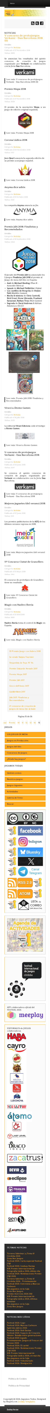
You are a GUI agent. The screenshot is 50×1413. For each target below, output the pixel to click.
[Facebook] (25, 831)
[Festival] (25, 979)
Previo (12, 723)
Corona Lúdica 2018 (15, 140)
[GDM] (17, 1068)
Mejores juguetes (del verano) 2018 (24, 503)
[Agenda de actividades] (25, 935)
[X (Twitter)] (25, 861)
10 (18, 723)
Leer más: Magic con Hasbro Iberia (23, 640)
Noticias (17, 47)
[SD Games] (17, 1199)
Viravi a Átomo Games (17, 407)
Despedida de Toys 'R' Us (21, 663)
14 (35, 723)
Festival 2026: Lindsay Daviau (21, 1266)
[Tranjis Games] (17, 1189)
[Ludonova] (17, 1097)
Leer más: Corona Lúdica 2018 (20, 180)
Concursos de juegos (17, 753)
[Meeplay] (25, 1015)
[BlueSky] (25, 852)
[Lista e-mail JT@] (25, 904)
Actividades (12, 792)
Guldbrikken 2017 (17, 692)
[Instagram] (25, 842)
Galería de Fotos (15, 798)
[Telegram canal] (25, 871)
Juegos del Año (14, 747)
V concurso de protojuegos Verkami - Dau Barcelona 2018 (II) (23, 38)
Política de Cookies (17, 1379)
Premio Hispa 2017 (18, 674)
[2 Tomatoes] (17, 1058)
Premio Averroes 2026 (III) (19, 1294)
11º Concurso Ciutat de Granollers (23, 561)
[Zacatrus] (25, 1158)
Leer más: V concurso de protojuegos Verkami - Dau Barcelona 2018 (24, 495)
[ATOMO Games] (19, 1116)
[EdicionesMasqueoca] (17, 1078)
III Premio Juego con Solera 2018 (25, 651)
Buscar (10, 804)
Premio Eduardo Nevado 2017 (23, 669)
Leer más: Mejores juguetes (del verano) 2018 (25, 553)
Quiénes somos (14, 773)
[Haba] (17, 1037)
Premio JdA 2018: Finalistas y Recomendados (21, 228)
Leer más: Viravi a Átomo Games (21, 445)
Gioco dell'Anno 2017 (19, 686)
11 (22, 723)
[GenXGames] (17, 1219)
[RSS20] (25, 882)
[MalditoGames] (17, 1230)
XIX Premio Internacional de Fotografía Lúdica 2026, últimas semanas (22, 1299)
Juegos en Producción (17, 741)
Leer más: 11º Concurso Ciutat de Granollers (21, 596)
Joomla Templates (26, 1402)
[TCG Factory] (17, 1107)
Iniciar (3, 723)
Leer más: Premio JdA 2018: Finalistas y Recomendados (24, 399)
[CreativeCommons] (25, 818)
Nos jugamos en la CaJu (18, 1289)
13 (30, 723)
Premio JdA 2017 (17, 680)
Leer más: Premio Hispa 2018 (20, 133)
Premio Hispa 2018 (15, 89)
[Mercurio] (17, 1126)
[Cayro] (17, 1047)
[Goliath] (17, 1209)
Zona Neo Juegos (15, 1258)
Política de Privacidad (19, 1386)
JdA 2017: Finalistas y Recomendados (19, 698)
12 (26, 723)
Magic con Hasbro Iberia (18, 604)
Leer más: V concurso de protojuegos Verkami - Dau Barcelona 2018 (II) (24, 80)
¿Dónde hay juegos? (16, 759)
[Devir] (17, 1170)
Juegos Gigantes (14, 785)
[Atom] (25, 893)
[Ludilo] (17, 1088)
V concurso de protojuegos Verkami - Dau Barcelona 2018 (21, 453)
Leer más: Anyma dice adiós (19, 220)
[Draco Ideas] (17, 1145)
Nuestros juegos (15, 779)
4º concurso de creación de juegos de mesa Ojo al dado (22, 707)
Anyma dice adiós (14, 187)
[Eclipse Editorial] (17, 1179)
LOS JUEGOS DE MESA (17, 734)
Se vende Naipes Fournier (21, 657)
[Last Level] (17, 1136)
